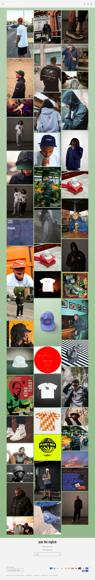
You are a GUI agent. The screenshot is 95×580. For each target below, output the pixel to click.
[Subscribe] (59, 554)
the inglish (13, 575)
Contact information (53, 575)
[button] (3, 3)
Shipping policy (44, 575)
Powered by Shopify (20, 575)
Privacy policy (36, 575)
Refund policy (29, 575)
